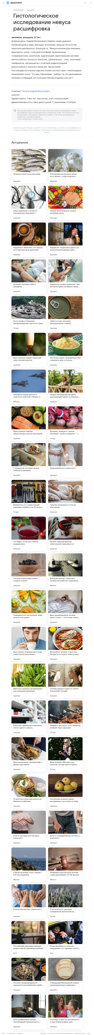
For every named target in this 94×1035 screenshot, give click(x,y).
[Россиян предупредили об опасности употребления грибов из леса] (28, 975)
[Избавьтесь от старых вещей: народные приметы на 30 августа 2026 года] (28, 497)
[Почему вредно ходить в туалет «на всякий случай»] (65, 681)
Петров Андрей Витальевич (36, 91)
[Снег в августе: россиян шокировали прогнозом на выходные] (65, 901)
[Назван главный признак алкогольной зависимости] (65, 534)
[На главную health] (15, 3)
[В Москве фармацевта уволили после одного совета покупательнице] (28, 717)
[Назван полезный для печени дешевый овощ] (65, 203)
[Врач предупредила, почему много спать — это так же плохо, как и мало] (65, 607)
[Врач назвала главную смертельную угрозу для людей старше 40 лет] (28, 423)
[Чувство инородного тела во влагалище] (65, 497)
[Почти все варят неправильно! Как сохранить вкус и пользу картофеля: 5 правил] (65, 350)
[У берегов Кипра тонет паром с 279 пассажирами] (28, 865)
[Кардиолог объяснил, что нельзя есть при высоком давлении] (28, 240)
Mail (3, 1033)
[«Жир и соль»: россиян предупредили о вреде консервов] (65, 313)
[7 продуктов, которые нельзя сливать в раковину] (28, 460)
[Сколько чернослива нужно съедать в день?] (28, 570)
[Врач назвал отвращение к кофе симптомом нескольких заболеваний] (28, 644)
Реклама (19, 1033)
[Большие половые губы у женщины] (28, 276)
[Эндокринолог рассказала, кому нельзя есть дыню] (28, 607)
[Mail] (7, 3)
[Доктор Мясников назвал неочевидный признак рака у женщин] (28, 1012)
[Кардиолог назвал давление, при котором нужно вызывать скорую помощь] (65, 276)
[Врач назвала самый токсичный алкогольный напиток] (28, 350)
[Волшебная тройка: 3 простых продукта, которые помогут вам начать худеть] (65, 644)
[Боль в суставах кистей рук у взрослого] (28, 828)
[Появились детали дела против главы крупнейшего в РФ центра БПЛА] (65, 865)
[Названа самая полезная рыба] (28, 166)
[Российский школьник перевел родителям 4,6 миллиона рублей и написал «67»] (28, 938)
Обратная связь (80, 1033)
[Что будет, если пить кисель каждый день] (28, 534)
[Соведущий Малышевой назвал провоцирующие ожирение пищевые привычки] (65, 975)
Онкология (31, 10)
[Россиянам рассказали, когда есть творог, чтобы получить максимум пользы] (65, 166)
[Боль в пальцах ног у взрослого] (28, 901)
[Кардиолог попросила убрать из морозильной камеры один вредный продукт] (65, 240)
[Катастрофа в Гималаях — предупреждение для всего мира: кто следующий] (28, 313)
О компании (11, 1033)
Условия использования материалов (60, 1033)
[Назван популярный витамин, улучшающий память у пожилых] (65, 387)
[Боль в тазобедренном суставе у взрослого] (65, 828)
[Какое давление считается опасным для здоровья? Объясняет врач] (28, 203)
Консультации (18, 10)
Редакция (43, 1033)
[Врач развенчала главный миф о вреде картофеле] (28, 754)
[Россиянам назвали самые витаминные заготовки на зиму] (65, 791)
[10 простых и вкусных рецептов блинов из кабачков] (28, 791)
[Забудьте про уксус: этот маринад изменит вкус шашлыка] (65, 717)
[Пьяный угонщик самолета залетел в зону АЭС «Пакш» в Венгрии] (28, 387)
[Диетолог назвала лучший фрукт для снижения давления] (28, 681)
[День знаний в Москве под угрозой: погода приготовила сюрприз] (65, 754)
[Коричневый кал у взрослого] (65, 460)
